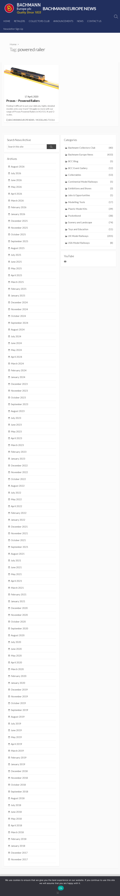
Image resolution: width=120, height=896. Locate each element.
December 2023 (19, 384)
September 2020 (19, 628)
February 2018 (18, 839)
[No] (57, 892)
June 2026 (16, 180)
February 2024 (18, 370)
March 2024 (17, 363)
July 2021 (16, 560)
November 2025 (19, 227)
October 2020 (18, 621)
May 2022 (16, 499)
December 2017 (19, 852)
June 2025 (16, 261)
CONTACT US (94, 21)
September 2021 (19, 546)
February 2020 (18, 676)
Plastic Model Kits (90, 208)
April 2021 (16, 580)
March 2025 (17, 282)
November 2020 (19, 614)
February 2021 (18, 594)
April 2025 (16, 275)
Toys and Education (90, 229)
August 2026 (18, 166)
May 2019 (16, 737)
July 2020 (16, 642)
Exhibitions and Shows (90, 188)
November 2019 (19, 696)
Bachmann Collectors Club (90, 147)
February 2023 (18, 451)
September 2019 (19, 710)
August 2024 (18, 329)
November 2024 (19, 309)
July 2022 (16, 492)
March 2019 (17, 750)
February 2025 (18, 288)
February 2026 (18, 207)
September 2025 (19, 241)
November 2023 (19, 390)
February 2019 (18, 757)
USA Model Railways (90, 242)
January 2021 (18, 601)
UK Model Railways (90, 236)
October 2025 (18, 234)
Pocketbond (90, 215)
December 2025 (19, 220)
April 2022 (16, 506)
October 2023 (18, 397)
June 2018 (16, 811)
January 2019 (18, 764)
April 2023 (16, 438)
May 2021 (16, 574)
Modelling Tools (45, 120)
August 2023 (18, 411)
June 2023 (16, 424)
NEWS (80, 21)
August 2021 (18, 553)
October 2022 (18, 479)
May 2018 (16, 818)
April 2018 (16, 825)
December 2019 (19, 689)
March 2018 (17, 832)
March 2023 (17, 445)
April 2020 (16, 662)
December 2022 (19, 465)
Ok (60, 888)
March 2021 (17, 587)
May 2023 (16, 431)
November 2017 (19, 859)
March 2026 (17, 200)
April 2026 (16, 193)
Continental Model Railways (90, 181)
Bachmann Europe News (21, 120)
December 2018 (19, 771)
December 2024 (19, 302)
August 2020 (18, 635)
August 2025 (18, 248)
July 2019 (16, 723)
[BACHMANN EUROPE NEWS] (23, 8)
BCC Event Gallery (90, 168)
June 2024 (16, 343)
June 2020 (16, 648)
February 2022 (18, 512)
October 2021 (18, 540)
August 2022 (18, 485)
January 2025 (18, 295)
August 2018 (18, 798)
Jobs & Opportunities (90, 195)
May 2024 (16, 350)
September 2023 (19, 404)
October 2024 (18, 316)
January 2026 (18, 214)
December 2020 (19, 608)
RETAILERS (19, 21)
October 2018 (18, 784)
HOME (6, 21)
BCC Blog (90, 161)
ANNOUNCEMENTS (63, 21)
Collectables (90, 174)
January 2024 (18, 377)
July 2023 (16, 418)
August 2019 (18, 716)
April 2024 (16, 356)
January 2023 (18, 458)
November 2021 (19, 533)
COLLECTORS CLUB (39, 21)
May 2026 (16, 186)
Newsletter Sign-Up (13, 28)
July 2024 (16, 336)
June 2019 (16, 730)
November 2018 (19, 777)
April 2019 (16, 744)
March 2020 (17, 669)
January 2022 (18, 519)
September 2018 (19, 791)
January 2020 (18, 682)
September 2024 (19, 322)
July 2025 (16, 254)
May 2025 (16, 268)
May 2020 (16, 655)
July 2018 (16, 805)
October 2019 (18, 703)
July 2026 (16, 173)
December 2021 (19, 526)
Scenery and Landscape (90, 222)
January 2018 (18, 845)
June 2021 (16, 567)
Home (13, 44)
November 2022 (19, 472)
